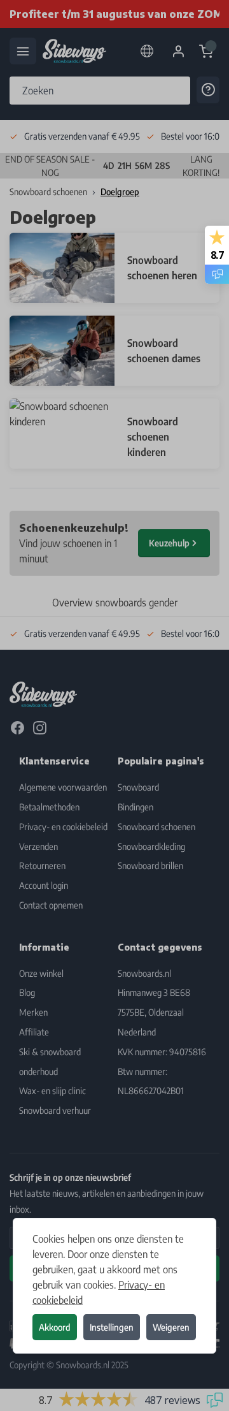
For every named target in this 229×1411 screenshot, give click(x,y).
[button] (114, 705)
